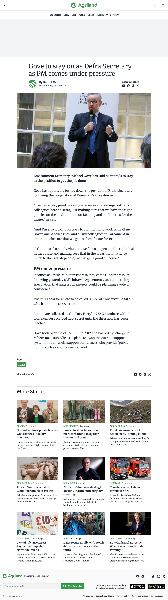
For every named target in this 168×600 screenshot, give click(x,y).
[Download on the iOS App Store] (137, 586)
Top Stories (55, 14)
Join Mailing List (72, 586)
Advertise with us (140, 596)
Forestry (114, 14)
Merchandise (157, 596)
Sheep (91, 14)
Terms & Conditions (105, 596)
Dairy (66, 14)
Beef (74, 14)
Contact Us (88, 596)
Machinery (102, 14)
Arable (82, 14)
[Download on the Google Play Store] (156, 586)
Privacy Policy (123, 596)
